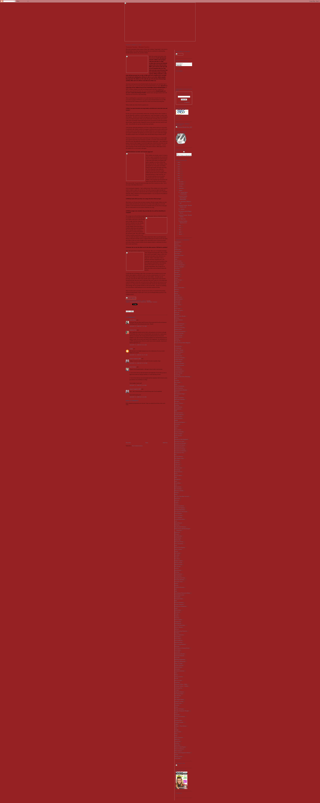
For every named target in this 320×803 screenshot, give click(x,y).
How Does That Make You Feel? (182, 496)
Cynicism (177, 380)
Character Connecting (179, 327)
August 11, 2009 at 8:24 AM (138, 344)
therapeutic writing (179, 701)
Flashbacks (177, 462)
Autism (176, 278)
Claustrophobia (178, 346)
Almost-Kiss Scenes (179, 255)
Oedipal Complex (179, 560)
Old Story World (178, 562)
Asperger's (177, 272)
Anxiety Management (179, 264)
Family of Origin (178, 433)
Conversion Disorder (179, 363)
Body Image (177, 302)
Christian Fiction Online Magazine (182, 342)
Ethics (176, 428)
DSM (176, 410)
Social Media (178, 650)
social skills (177, 652)
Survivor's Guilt (178, 680)
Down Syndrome (178, 407)
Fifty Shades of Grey (179, 458)
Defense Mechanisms (179, 386)
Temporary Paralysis (179, 691)
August (180, 190)
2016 (179, 164)
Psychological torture (179, 595)
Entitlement (177, 424)
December (181, 181)
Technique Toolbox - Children (181, 686)
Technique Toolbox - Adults (181, 684)
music (176, 545)
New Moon (177, 558)
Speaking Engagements (180, 659)
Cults (176, 378)
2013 (179, 171)
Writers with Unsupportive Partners (182, 752)
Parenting (177, 572)
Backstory (177, 282)
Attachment (177, 276)
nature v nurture (178, 549)
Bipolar (176, 293)
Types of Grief (178, 731)
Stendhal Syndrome (179, 665)
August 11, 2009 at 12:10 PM (138, 363)
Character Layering (179, 333)
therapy (176, 707)
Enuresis (176, 426)
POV (176, 589)
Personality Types (179, 581)
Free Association (178, 467)
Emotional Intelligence (180, 422)
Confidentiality (178, 361)
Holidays (177, 492)
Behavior (177, 289)
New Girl (177, 556)
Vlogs (176, 735)
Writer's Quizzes (178, 750)
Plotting (176, 585)
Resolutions (177, 612)
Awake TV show (178, 280)
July (180, 225)
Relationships (178, 610)
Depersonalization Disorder (181, 390)
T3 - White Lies (182, 219)
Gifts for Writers (178, 475)
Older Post (165, 442)
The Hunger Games (179, 693)
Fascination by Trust (179, 452)
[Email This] (126, 311)
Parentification (178, 570)
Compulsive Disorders (180, 357)
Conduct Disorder (179, 359)
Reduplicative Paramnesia (180, 606)
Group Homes (178, 483)
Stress (176, 672)
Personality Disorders (179, 579)
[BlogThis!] (128, 311)
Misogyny (177, 534)
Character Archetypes (179, 323)
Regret (176, 608)
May (180, 229)
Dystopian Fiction (179, 412)
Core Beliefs (177, 367)
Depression (177, 391)
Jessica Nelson (133, 320)
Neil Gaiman (177, 553)
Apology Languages (179, 266)
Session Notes (178, 638)
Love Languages (178, 517)
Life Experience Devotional (181, 511)
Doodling (177, 405)
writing (176, 754)
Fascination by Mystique (180, 443)
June (180, 227)
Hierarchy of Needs (179, 490)
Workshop (177, 743)
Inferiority (177, 500)
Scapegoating (178, 621)
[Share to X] (130, 311)
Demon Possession (179, 388)
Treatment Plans (178, 720)
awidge (131, 348)
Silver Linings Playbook (180, 644)
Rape (176, 600)
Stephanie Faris (133, 330)
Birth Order (177, 295)
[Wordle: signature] (131, 298)
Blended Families (178, 299)
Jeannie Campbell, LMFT (135, 358)
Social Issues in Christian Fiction (182, 648)
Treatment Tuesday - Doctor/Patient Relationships (183, 197)
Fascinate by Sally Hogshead (181, 439)
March (180, 234)
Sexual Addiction (178, 640)
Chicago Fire (177, 340)
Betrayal (176, 291)
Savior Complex (178, 619)
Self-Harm (177, 633)
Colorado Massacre (179, 352)
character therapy (178, 335)
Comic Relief (178, 353)
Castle (176, 321)
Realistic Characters (179, 604)
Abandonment (178, 242)
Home (147, 442)
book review (177, 308)
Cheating (177, 339)
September (181, 188)
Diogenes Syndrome (179, 397)
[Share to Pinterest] (133, 311)
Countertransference (179, 371)
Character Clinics (178, 325)
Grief (176, 481)
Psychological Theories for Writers (182, 593)
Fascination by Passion (180, 445)
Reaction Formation (179, 602)
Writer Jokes (177, 745)
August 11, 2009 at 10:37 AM (138, 355)
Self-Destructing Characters (181, 631)
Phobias (176, 583)
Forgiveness (177, 464)
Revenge (177, 614)
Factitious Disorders (179, 431)
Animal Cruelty (178, 261)
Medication (177, 532)
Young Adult (177, 758)
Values (176, 733)
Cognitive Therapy (179, 350)
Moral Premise (178, 538)
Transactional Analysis (180, 716)
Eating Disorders (178, 416)
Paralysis (177, 568)
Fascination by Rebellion (180, 450)
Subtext (176, 674)
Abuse (176, 247)
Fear (175, 454)
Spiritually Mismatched (180, 661)
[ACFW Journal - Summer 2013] (176, 765)
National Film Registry (180, 547)
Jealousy (176, 504)
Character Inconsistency (180, 331)
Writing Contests (178, 756)
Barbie (176, 283)
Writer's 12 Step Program (180, 747)
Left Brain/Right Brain (180, 509)
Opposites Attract (178, 564)
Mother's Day (178, 539)
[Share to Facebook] (131, 311)
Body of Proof (178, 304)
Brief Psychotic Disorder (180, 316)
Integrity (176, 502)
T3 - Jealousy (181, 209)
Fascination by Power (179, 447)
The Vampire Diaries (179, 699)
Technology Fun (178, 688)
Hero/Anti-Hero (178, 488)
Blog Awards (177, 301)
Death (176, 384)
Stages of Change (178, 663)
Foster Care (177, 466)
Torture (176, 712)
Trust (176, 728)
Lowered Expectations (180, 519)
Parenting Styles (178, 574)
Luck (176, 521)
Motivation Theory (179, 541)
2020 (179, 162)
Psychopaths (177, 596)
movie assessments (179, 543)
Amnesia (176, 257)
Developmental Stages (180, 393)
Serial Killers (177, 636)
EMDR (176, 420)
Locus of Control (178, 515)
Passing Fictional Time (180, 577)
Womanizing (177, 741)
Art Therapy (177, 270)
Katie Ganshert (133, 367)
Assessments (177, 274)
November (181, 184)
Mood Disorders (178, 536)
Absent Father (178, 245)
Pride (176, 591)
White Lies (177, 739)
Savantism (177, 617)
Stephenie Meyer (178, 667)
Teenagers (177, 690)
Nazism (176, 551)
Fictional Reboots (179, 456)
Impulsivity (177, 498)
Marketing (177, 525)
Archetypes (177, 268)
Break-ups (177, 312)
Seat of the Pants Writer (180, 625)
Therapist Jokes (178, 703)
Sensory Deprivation (179, 634)
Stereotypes (177, 669)
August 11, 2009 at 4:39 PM (138, 385)
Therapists (177, 705)
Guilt (176, 485)
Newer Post (128, 442)
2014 (179, 169)
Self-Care (177, 629)
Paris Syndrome (178, 576)
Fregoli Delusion (178, 471)
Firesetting (177, 460)
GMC (176, 477)
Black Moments (178, 297)
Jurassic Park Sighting (179, 507)
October (181, 186)
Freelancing (177, 469)
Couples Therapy (178, 372)
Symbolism (177, 682)
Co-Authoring (178, 348)
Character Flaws (178, 329)
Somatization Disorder (180, 653)
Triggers (176, 724)
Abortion (177, 244)
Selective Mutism (178, 627)
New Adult (177, 555)
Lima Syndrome (178, 513)
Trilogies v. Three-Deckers (180, 726)
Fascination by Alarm (179, 441)
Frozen (176, 473)
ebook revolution (178, 418)
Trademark (177, 714)
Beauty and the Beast (179, 287)
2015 (179, 166)
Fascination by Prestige (180, 448)
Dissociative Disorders (180, 399)
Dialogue (177, 395)
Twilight (176, 729)
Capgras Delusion (179, 320)
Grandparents (178, 479)
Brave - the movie (179, 310)
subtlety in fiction (179, 676)
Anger (176, 259)
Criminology (177, 374)
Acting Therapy (178, 251)
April (180, 232)
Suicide (176, 678)
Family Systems (178, 435)
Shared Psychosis (178, 642)
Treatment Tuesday (179, 722)
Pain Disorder (178, 566)
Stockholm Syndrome (179, 671)
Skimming (177, 646)
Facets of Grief (178, 429)
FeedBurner (187, 102)
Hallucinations (178, 486)
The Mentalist (178, 695)
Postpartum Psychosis (179, 587)
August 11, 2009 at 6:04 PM (138, 397)
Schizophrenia (178, 623)
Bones (176, 306)
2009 (179, 179)
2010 (179, 177)
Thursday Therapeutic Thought (182, 710)
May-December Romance (180, 526)
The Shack (177, 697)
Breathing (177, 314)
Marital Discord (178, 523)
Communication (178, 355)
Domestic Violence (179, 403)
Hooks (176, 494)
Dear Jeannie (177, 382)
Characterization (178, 337)
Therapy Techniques (179, 709)
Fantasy (176, 437)
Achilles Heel (178, 249)
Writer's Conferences (179, 748)
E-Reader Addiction (179, 414)
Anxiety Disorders (179, 263)
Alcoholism (177, 253)
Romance (177, 615)
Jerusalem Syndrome (179, 505)
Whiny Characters (179, 737)
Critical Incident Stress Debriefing (182, 376)
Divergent (177, 401)
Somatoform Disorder (179, 655)
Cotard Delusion (178, 369)
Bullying (177, 318)
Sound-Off (177, 657)
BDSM (176, 285)
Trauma (176, 718)
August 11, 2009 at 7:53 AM (138, 326)
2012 (179, 173)
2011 (179, 175)
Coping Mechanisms (179, 365)
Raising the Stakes (179, 598)
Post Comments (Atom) (137, 445)
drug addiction (178, 409)
